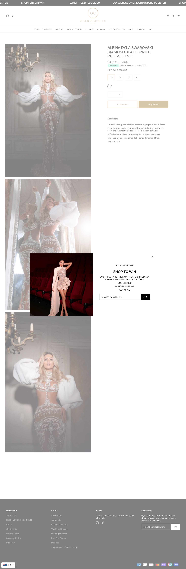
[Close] (152, 256)
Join (145, 297)
